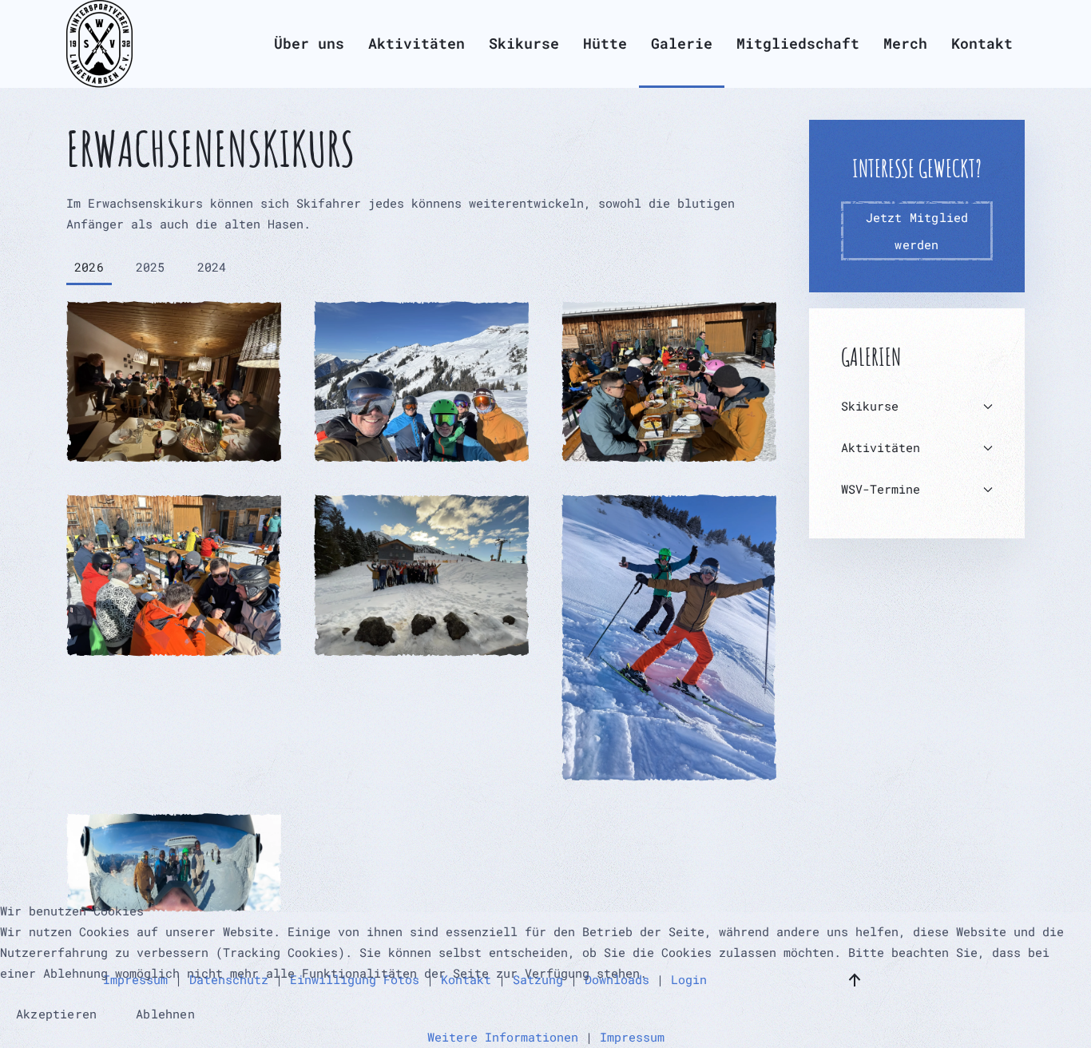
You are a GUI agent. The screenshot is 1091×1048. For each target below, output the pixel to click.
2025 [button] (150, 267)
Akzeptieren (56, 1014)
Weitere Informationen (502, 1037)
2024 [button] (212, 267)
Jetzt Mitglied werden (917, 230)
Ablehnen (165, 1014)
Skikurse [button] (524, 43)
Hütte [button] (605, 43)
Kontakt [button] (982, 43)
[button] (174, 381)
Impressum (632, 1037)
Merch (905, 43)
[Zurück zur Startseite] (99, 44)
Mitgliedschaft (797, 43)
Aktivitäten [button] (416, 43)
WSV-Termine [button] (880, 489)
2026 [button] (89, 267)
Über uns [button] (309, 43)
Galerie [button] (681, 43)
